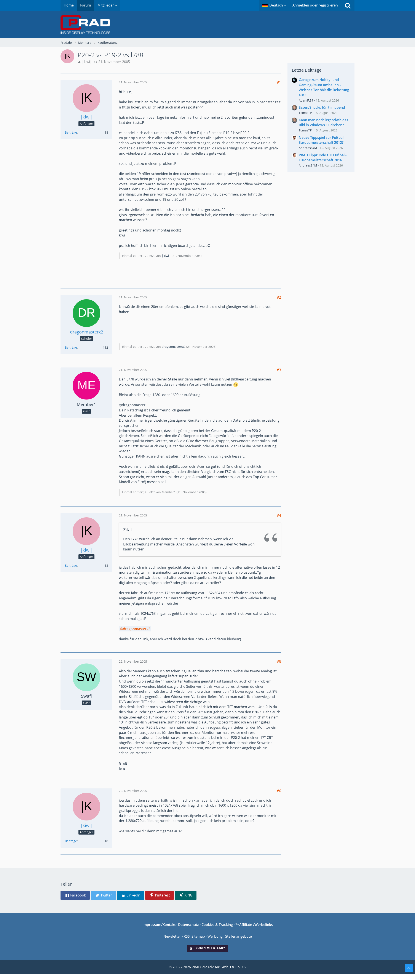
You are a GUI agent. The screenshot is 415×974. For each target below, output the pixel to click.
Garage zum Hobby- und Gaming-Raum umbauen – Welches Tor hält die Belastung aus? (324, 87)
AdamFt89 (306, 100)
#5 (279, 661)
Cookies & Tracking (217, 924)
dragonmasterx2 (173, 347)
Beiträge (71, 132)
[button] (274, 5)
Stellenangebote (238, 936)
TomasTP (305, 113)
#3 (279, 369)
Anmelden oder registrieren (315, 5)
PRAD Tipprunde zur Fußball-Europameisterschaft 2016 (322, 158)
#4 (279, 515)
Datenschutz (188, 924)
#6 (279, 790)
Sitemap (198, 936)
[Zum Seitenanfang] (409, 968)
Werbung (215, 936)
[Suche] (347, 5)
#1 (279, 82)
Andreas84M (308, 148)
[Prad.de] (207, 24)
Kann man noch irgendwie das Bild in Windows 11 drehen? (323, 123)
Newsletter (172, 936)
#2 (279, 297)
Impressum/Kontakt (159, 924)
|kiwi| (87, 61)
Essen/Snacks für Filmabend (322, 107)
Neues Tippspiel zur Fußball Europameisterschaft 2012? (321, 140)
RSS (187, 936)
